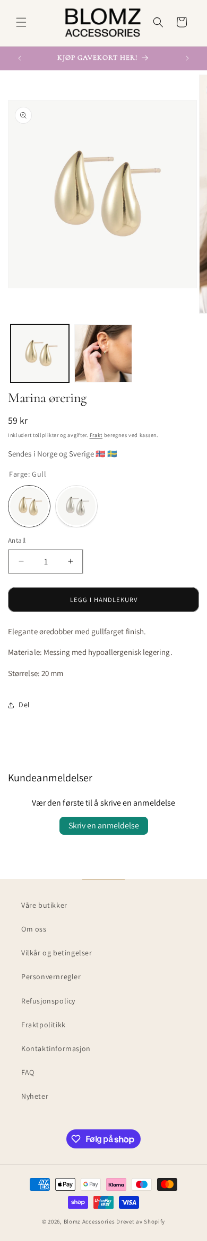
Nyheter (34, 1096)
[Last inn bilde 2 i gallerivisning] (103, 353)
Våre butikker (44, 905)
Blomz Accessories (89, 1221)
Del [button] (24, 704)
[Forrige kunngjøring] (19, 58)
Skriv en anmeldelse (103, 825)
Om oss (34, 929)
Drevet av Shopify (140, 1221)
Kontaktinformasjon (56, 1048)
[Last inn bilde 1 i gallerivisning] (40, 353)
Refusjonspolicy (48, 1001)
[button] (21, 22)
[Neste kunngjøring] (187, 58)
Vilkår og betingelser (56, 952)
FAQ (27, 1072)
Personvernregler (51, 976)
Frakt (96, 435)
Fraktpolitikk (43, 1024)
